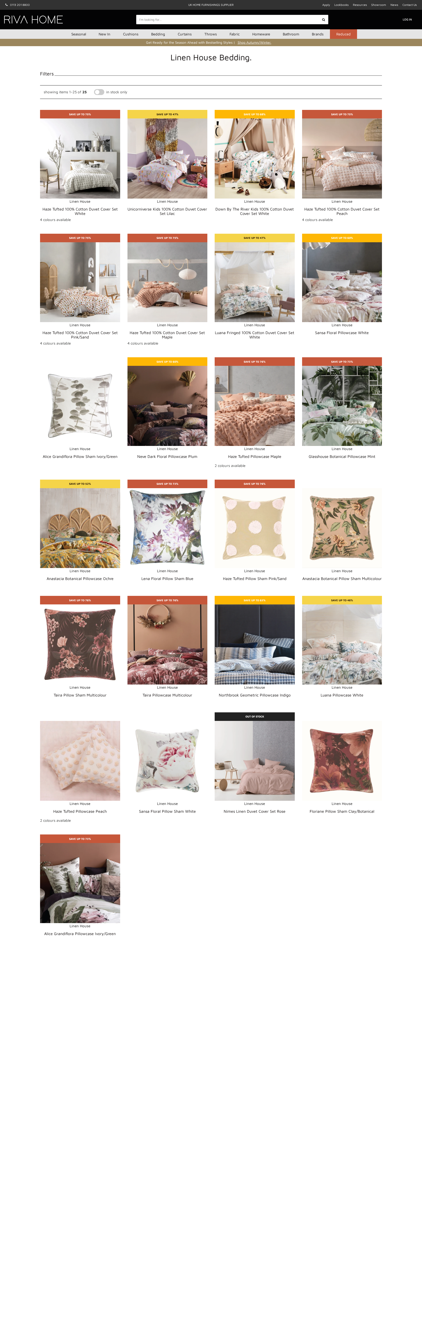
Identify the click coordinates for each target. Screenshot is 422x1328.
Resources (360, 5)
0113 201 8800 (20, 5)
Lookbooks (341, 5)
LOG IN (407, 19)
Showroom (378, 5)
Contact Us (409, 5)
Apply (326, 5)
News (394, 5)
